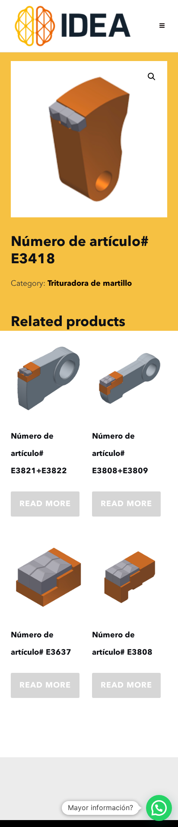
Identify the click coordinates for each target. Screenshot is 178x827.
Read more (45, 503)
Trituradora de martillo (90, 283)
